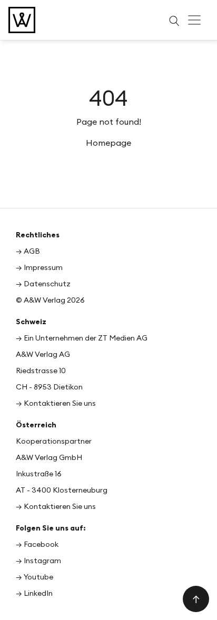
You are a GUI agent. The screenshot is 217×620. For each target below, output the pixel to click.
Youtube (38, 577)
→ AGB (28, 251)
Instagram (42, 560)
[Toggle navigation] (194, 20)
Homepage (108, 142)
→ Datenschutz (43, 283)
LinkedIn (38, 593)
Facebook (41, 544)
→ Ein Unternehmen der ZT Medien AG (81, 338)
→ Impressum (39, 267)
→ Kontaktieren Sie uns (56, 403)
